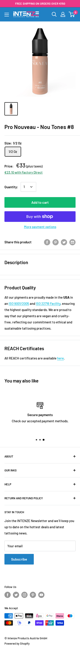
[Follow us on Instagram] (24, 595)
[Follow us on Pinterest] (33, 595)
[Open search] (54, 14)
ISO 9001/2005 (19, 303)
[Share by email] (72, 242)
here (60, 358)
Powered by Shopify (17, 643)
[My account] (63, 14)
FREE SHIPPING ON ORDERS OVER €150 (40, 3)
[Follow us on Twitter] (16, 595)
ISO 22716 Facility (48, 303)
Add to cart (40, 202)
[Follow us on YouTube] (41, 595)
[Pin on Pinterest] (55, 242)
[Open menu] (6, 14)
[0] (72, 14)
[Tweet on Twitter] (64, 242)
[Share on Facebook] (47, 242)
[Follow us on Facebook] (7, 595)
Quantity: (11, 187)
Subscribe (19, 559)
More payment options (40, 227)
